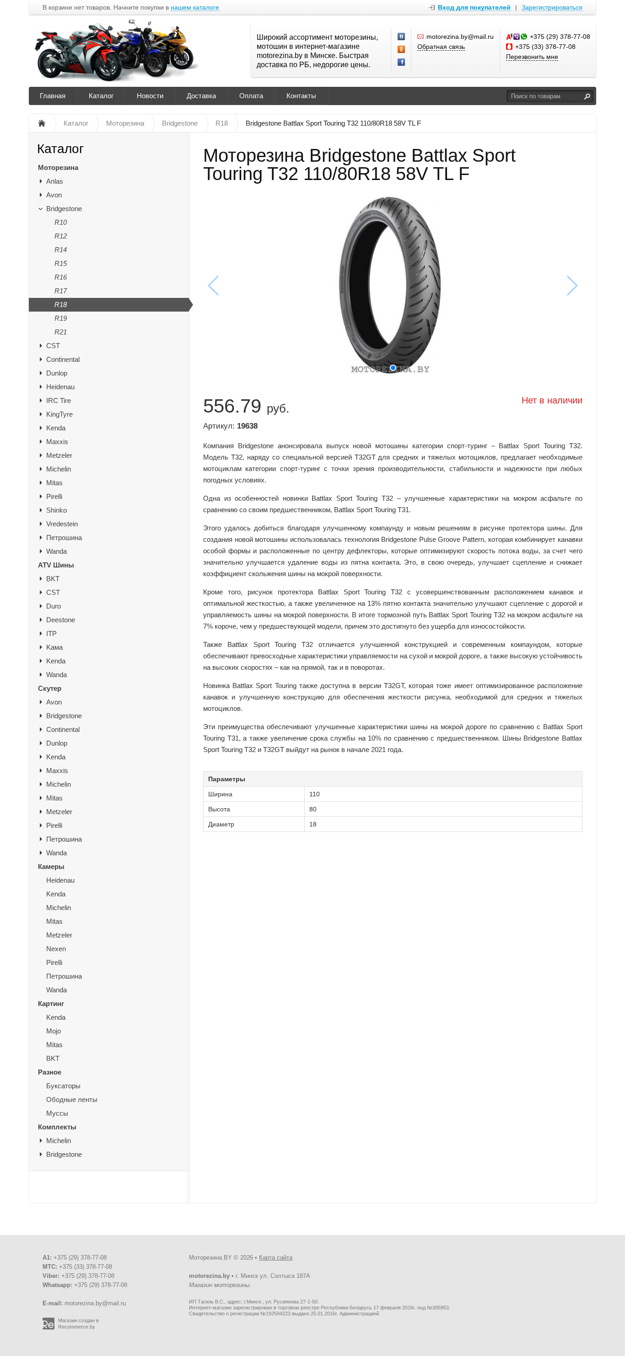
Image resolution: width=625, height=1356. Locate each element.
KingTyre (59, 414)
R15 (60, 263)
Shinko (56, 510)
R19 (60, 318)
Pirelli (54, 496)
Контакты (301, 96)
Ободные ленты (71, 1099)
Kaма (54, 647)
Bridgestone (64, 208)
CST (53, 346)
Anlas (54, 181)
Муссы (57, 1113)
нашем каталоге (195, 7)
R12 (60, 236)
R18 (60, 304)
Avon (54, 195)
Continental (63, 359)
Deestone (60, 620)
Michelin (58, 469)
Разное (49, 1072)
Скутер (49, 688)
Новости (150, 96)
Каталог (101, 96)
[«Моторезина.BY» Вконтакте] (402, 37)
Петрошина (64, 537)
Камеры (51, 866)
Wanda (56, 551)
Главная (52, 96)
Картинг (51, 1003)
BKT (52, 579)
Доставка (201, 96)
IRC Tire (58, 400)
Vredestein (62, 524)
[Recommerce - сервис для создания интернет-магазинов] (48, 1327)
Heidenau (60, 387)
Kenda (55, 428)
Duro (53, 606)
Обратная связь (441, 46)
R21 (60, 332)
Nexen (56, 949)
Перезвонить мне (532, 56)
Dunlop (56, 373)
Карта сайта (275, 1257)
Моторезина (58, 167)
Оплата (251, 96)
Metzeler (59, 455)
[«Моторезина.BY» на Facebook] (402, 62)
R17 (60, 291)
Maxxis (57, 441)
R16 (60, 277)
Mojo (53, 1031)
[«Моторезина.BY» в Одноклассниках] (402, 50)
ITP (51, 633)
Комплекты (57, 1127)
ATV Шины (56, 565)
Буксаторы (63, 1086)
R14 (60, 250)
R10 (60, 222)
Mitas (54, 483)
